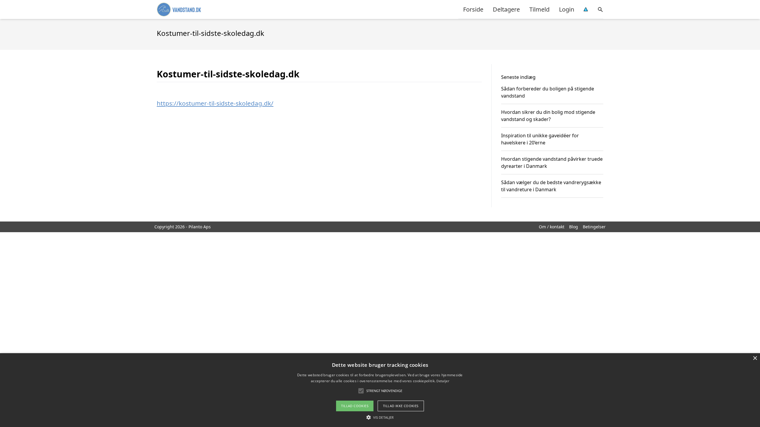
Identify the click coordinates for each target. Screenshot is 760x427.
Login (566, 9)
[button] (380, 417)
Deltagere (506, 9)
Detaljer (442, 381)
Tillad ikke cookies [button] (401, 406)
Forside (473, 9)
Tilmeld (539, 9)
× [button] (755, 358)
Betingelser (594, 227)
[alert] (380, 390)
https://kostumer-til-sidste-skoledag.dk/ (215, 103)
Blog (573, 227)
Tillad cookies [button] (354, 406)
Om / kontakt (551, 227)
